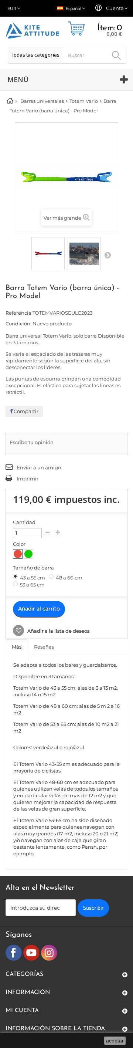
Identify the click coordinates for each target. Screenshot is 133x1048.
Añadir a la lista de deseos (57, 631)
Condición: (18, 324)
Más (16, 647)
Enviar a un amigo (39, 467)
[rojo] (18, 554)
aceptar (115, 1041)
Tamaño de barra (34, 568)
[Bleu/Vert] (28, 554)
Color (20, 544)
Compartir (25, 411)
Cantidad (24, 522)
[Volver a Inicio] (12, 101)
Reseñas (44, 647)
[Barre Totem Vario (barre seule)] (48, 253)
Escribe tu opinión (32, 442)
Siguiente (107, 254)
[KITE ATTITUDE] (32, 30)
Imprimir (27, 478)
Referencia (18, 313)
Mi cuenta (22, 1011)
